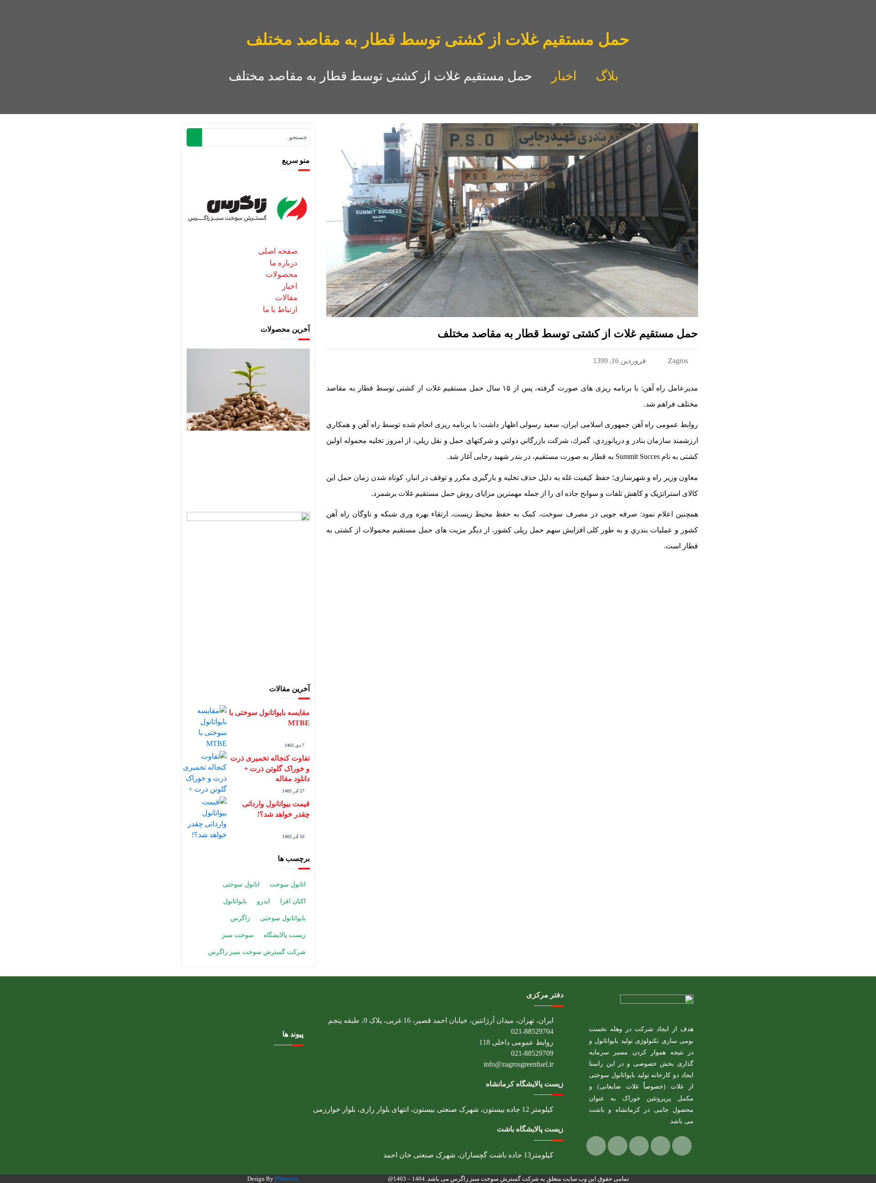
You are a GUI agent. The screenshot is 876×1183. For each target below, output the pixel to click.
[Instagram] (660, 1146)
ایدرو (263, 901)
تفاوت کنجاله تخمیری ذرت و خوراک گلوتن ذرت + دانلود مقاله (270, 768)
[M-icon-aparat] (617, 1146)
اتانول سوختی (241, 884)
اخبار (564, 76)
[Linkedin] (682, 1146)
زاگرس (240, 918)
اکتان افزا (293, 901)
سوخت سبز (238, 935)
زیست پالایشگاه (285, 935)
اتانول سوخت (288, 884)
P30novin (287, 1178)
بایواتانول (235, 901)
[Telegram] (639, 1146)
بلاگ (607, 76)
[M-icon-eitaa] (596, 1146)
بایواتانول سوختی (283, 918)
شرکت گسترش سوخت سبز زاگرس (257, 951)
